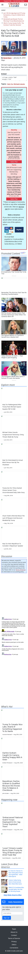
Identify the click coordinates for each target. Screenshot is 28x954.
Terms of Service (20, 570)
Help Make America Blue (12, 895)
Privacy (14, 941)
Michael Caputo (19, 84)
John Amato (5, 793)
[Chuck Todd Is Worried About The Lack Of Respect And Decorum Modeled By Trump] (14, 506)
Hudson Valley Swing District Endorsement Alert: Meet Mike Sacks (15, 882)
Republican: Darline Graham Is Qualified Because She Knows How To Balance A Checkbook (11, 785)
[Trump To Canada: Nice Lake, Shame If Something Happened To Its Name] (12, 715)
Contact (14, 935)
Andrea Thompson (7, 763)
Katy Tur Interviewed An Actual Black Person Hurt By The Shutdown (12, 462)
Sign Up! (7, 918)
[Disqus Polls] (14, 594)
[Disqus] (14, 635)
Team (14, 929)
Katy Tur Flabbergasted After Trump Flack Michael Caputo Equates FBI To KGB (11, 407)
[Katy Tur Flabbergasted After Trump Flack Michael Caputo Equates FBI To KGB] (14, 395)
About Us (14, 932)
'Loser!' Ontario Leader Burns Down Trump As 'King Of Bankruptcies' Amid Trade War (12, 851)
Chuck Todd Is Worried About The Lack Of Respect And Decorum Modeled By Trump (13, 518)
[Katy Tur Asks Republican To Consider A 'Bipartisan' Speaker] (14, 534)
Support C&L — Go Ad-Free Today (14, 1)
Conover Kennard (7, 734)
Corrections (14, 948)
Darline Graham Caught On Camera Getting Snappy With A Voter (12, 756)
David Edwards (6, 858)
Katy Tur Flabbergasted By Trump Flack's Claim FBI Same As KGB (13, 33)
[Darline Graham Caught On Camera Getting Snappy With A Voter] (12, 744)
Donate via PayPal (19, 230)
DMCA (14, 945)
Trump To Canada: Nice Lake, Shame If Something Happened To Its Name (12, 727)
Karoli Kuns (7, 58)
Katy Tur (10, 84)
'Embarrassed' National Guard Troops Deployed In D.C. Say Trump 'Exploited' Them (12, 822)
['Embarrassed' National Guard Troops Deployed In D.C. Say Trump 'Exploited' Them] (12, 808)
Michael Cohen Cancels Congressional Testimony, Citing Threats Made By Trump (13, 434)
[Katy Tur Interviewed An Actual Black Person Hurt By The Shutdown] (14, 450)
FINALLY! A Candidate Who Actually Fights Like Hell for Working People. (16, 889)
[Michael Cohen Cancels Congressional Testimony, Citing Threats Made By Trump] (14, 423)
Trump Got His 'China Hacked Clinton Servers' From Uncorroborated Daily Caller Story (13, 490)
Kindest (8, 234)
